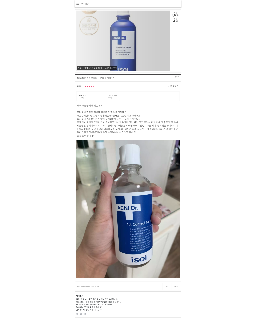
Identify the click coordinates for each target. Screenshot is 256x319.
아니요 (176, 286)
